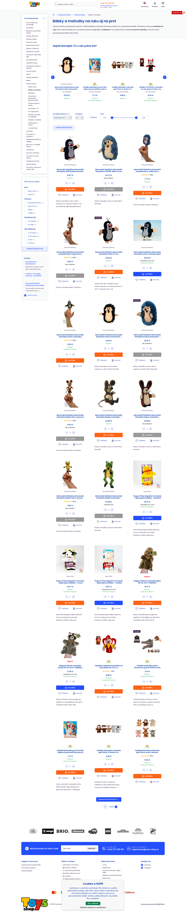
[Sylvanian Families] (123, 831)
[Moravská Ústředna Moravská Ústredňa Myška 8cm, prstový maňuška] (70, 394)
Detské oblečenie (32, 36)
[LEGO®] (108, 831)
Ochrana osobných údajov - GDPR (112, 871)
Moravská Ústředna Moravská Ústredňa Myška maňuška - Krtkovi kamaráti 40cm (108, 416)
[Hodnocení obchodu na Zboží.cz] (179, 13)
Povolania (29, 131)
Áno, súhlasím (93, 903)
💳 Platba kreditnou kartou (72, 879)
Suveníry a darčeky (32, 153)
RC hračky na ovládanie (30, 135)
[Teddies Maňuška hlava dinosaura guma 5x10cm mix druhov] (147, 644)
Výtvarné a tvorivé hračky (32, 157)
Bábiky (28, 80)
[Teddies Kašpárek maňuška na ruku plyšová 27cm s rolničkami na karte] (109, 644)
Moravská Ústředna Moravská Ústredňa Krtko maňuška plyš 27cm (147, 253)
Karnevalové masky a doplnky (33, 67)
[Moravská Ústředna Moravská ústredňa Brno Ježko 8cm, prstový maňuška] (147, 148)
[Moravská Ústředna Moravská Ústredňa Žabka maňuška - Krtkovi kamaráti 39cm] (109, 474)
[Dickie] (93, 831)
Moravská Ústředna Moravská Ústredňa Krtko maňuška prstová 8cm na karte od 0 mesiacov (70, 336)
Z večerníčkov (33, 128)
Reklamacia (106, 878)
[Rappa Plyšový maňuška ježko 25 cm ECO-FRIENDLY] (147, 559)
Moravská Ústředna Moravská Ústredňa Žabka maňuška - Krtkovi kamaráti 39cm (108, 497)
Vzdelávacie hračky (32, 161)
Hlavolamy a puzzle (32, 52)
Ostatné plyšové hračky (33, 104)
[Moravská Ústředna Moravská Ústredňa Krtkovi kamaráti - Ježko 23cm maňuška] (67, 65)
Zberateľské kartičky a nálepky (33, 140)
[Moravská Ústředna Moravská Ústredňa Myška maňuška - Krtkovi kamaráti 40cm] (109, 394)
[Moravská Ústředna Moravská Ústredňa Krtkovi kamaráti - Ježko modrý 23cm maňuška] (147, 313)
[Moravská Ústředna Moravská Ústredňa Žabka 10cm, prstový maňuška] (70, 474)
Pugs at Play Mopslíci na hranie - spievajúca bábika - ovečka (109, 582)
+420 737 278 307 (107, 3)
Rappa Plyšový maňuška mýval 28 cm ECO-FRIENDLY (70, 667)
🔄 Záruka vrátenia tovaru (71, 873)
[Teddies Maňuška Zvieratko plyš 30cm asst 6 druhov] (147, 729)
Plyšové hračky (79, 15)
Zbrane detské (31, 164)
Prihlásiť (91, 848)
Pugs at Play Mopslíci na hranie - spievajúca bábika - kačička (147, 497)
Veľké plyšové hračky (32, 124)
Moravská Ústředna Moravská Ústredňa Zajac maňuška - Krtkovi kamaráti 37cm (147, 416)
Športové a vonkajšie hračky (33, 146)
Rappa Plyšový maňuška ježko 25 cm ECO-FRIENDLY (147, 582)
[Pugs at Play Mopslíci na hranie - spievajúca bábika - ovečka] (109, 559)
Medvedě (31, 93)
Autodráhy (29, 28)
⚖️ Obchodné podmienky (71, 870)
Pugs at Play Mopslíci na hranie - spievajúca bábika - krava (70, 582)
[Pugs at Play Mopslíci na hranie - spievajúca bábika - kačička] (147, 474)
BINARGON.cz (160, 904)
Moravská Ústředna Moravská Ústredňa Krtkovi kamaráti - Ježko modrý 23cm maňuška (147, 336)
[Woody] (153, 831)
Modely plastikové (32, 77)
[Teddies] (138, 831)
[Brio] (63, 831)
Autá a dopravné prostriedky (32, 24)
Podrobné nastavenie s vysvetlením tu (93, 907)
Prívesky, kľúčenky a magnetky (34, 116)
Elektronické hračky (32, 45)
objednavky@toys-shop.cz (108, 5)
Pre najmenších (33, 112)
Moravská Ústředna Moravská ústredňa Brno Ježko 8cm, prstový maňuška (147, 170)
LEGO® (28, 74)
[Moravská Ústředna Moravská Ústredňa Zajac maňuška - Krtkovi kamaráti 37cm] (147, 394)
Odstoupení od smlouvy (71, 865)
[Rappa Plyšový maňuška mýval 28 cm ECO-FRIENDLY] (70, 644)
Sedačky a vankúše (34, 120)
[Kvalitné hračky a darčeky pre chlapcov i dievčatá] (53, 15)
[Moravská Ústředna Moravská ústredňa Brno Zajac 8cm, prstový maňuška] (70, 231)
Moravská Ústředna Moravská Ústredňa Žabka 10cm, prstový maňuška (70, 497)
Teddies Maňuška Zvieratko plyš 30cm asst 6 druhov (147, 751)
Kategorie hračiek (64, 15)
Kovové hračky (31, 71)
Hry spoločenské (31, 60)
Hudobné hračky (31, 63)
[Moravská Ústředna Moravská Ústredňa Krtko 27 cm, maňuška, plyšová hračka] (109, 231)
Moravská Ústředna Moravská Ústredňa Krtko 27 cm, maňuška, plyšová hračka (108, 253)
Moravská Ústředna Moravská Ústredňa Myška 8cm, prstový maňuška (70, 416)
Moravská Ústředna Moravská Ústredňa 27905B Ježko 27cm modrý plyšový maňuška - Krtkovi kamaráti (108, 170)
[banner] (34, 5)
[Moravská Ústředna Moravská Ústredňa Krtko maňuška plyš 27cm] (147, 231)
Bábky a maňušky (34, 90)
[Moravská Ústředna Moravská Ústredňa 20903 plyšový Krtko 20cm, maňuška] (70, 148)
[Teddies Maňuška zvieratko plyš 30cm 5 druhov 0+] (123, 65)
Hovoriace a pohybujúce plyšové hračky (33, 98)
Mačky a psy (32, 87)
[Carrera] (78, 831)
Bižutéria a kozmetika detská (33, 32)
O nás (104, 865)
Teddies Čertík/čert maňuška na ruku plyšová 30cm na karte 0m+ (150, 88)
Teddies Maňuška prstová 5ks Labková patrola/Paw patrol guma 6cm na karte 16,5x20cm (95, 88)
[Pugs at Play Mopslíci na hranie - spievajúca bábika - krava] (70, 559)
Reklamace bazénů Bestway (111, 875)
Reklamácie (106, 868)
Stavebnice (30, 150)
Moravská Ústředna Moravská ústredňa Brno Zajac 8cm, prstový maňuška (70, 253)
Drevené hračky (31, 42)
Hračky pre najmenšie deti (33, 56)
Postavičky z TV (33, 108)
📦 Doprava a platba (69, 868)
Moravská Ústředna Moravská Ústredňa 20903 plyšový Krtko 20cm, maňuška (70, 170)
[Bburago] (48, 831)
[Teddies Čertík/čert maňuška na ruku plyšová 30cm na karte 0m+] (151, 65)
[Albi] (33, 831)
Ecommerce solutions (148, 904)
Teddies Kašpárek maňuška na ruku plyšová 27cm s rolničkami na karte (109, 667)
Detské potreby (31, 39)
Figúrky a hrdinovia (32, 48)
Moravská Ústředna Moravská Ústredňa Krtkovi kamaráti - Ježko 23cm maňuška (67, 88)
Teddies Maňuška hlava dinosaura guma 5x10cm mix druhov (147, 667)
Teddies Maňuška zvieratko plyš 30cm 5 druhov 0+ (123, 88)
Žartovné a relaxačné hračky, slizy (33, 168)
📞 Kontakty (67, 876)
